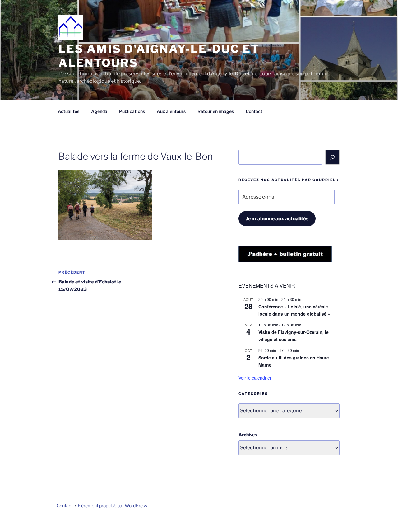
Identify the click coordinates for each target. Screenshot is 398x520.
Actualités (68, 111)
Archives (247, 434)
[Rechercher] (332, 157)
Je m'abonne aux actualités (277, 219)
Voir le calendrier (254, 378)
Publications (132, 111)
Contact (254, 111)
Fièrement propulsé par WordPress (112, 505)
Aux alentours (171, 111)
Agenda (99, 111)
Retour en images (215, 111)
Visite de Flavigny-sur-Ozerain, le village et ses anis (293, 335)
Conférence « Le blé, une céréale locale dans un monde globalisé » (294, 310)
